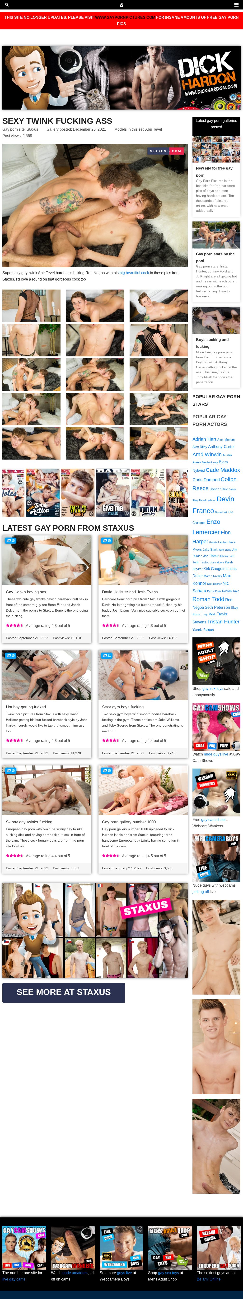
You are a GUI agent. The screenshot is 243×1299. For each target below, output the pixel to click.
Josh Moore (217, 562)
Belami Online (209, 1279)
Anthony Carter (221, 446)
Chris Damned (206, 479)
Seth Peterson (217, 607)
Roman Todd (208, 599)
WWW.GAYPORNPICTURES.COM (125, 17)
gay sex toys (212, 688)
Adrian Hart (204, 439)
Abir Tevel (153, 129)
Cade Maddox (223, 470)
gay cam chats (213, 820)
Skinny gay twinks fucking (29, 822)
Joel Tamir (211, 556)
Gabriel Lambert (218, 542)
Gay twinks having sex (26, 592)
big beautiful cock (134, 273)
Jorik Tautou (200, 562)
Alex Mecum (226, 440)
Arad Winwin (207, 454)
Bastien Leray (210, 462)
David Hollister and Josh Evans (130, 592)
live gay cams (13, 1279)
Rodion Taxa (230, 591)
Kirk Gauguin (214, 569)
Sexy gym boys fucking (123, 707)
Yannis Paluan (203, 629)
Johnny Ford (227, 556)
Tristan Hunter (223, 622)
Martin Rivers (213, 576)
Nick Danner (214, 583)
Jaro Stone (225, 549)
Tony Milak (208, 614)
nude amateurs (75, 1273)
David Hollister (207, 500)
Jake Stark (210, 549)
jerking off (200, 892)
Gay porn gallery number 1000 (129, 822)
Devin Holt (221, 512)
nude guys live (216, 754)
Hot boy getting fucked (26, 707)
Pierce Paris (214, 591)
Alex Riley (199, 447)
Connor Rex (219, 489)
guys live (124, 1273)
